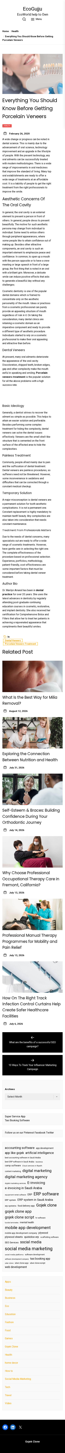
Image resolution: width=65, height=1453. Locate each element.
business (39, 1162)
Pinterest (29, 1132)
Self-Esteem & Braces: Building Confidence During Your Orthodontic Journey (31, 816)
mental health (27, 1222)
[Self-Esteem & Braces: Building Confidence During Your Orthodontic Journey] (32, 789)
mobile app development (28, 1227)
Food (8, 1330)
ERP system (10, 1200)
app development (44, 1148)
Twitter (50, 1132)
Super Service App (15, 1116)
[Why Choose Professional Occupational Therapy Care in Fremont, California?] (32, 852)
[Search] (24, 19)
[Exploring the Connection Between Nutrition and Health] (32, 732)
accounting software (20, 1148)
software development (35, 1255)
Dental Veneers (13, 640)
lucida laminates (11, 1223)
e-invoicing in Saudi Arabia (23, 1188)
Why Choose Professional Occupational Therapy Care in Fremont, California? (30, 879)
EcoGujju (32, 9)
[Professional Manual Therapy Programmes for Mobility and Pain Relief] (32, 914)
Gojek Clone (11, 1346)
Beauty (8, 1289)
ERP (29, 1194)
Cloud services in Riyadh (32, 1166)
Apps (8, 1281)
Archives (10, 1089)
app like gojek (14, 1153)
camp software (13, 1165)
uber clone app (22, 1263)
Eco (7, 1306)
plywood (43, 1232)
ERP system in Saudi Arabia (35, 1199)
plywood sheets (14, 1236)
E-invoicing (36, 1183)
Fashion (9, 1322)
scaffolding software (49, 1237)
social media (30, 1242)
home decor (11, 1362)
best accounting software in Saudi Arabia (23, 1158)
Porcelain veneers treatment (20, 644)
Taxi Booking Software (17, 1120)
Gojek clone (46, 1205)
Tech (7, 1387)
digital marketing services (15, 1183)
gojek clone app (18, 1211)
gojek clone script (19, 1217)
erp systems (10, 1206)
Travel (8, 1395)
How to (9, 1370)
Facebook (40, 1132)
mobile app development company (21, 1233)
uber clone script (37, 1263)
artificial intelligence (39, 1153)
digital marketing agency (26, 1176)
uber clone (9, 1263)
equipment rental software (15, 1195)
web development (16, 1267)
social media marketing (29, 1248)
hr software (40, 1218)
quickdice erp (31, 1236)
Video (8, 1403)
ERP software (46, 1193)
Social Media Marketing (18, 1378)
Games (9, 1338)
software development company (17, 1259)
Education (10, 1314)
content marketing (13, 1171)
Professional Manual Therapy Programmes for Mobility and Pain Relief (29, 941)
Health (7, 126)
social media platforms (14, 1255)
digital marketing (37, 1170)
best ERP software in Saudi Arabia (19, 1162)
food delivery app (26, 1205)
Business (10, 1297)
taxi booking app (40, 1258)
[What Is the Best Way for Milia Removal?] (32, 676)
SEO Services (12, 1242)
